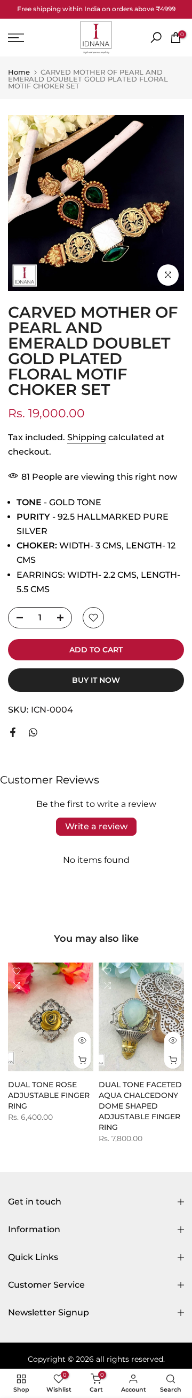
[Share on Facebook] (13, 732)
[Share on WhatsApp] (33, 732)
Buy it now (96, 680)
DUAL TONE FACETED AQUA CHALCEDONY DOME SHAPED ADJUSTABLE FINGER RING (140, 1106)
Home (19, 72)
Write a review (96, 826)
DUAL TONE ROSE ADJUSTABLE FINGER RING (49, 1095)
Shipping (86, 437)
